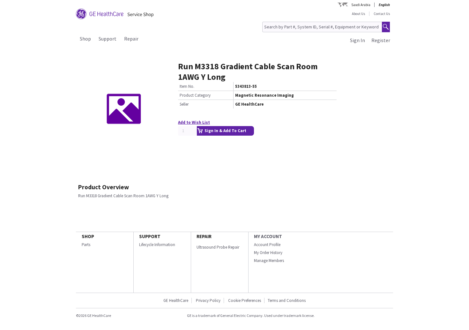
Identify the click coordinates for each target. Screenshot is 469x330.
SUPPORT (149, 236)
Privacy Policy (207, 300)
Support (107, 38)
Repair (131, 38)
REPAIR (204, 236)
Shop (85, 38)
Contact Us (382, 13)
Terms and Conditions (287, 300)
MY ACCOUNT (268, 236)
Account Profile (267, 244)
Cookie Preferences (244, 300)
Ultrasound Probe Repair (218, 247)
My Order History (268, 252)
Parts (86, 244)
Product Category (195, 95)
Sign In (357, 40)
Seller (184, 104)
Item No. (187, 86)
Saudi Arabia (360, 5)
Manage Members (269, 260)
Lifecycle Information (157, 244)
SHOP (88, 236)
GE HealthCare (175, 300)
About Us (358, 13)
